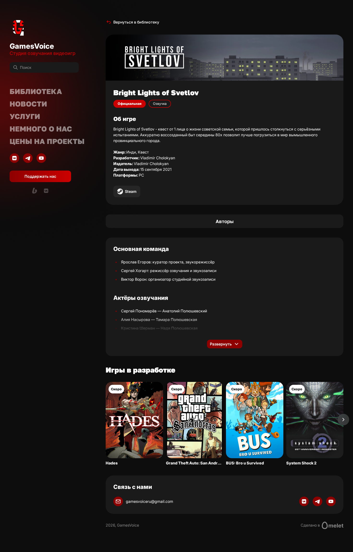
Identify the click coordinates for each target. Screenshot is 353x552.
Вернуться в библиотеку (136, 22)
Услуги (25, 116)
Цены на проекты (47, 141)
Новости (28, 104)
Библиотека (36, 91)
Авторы (225, 221)
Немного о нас (41, 129)
